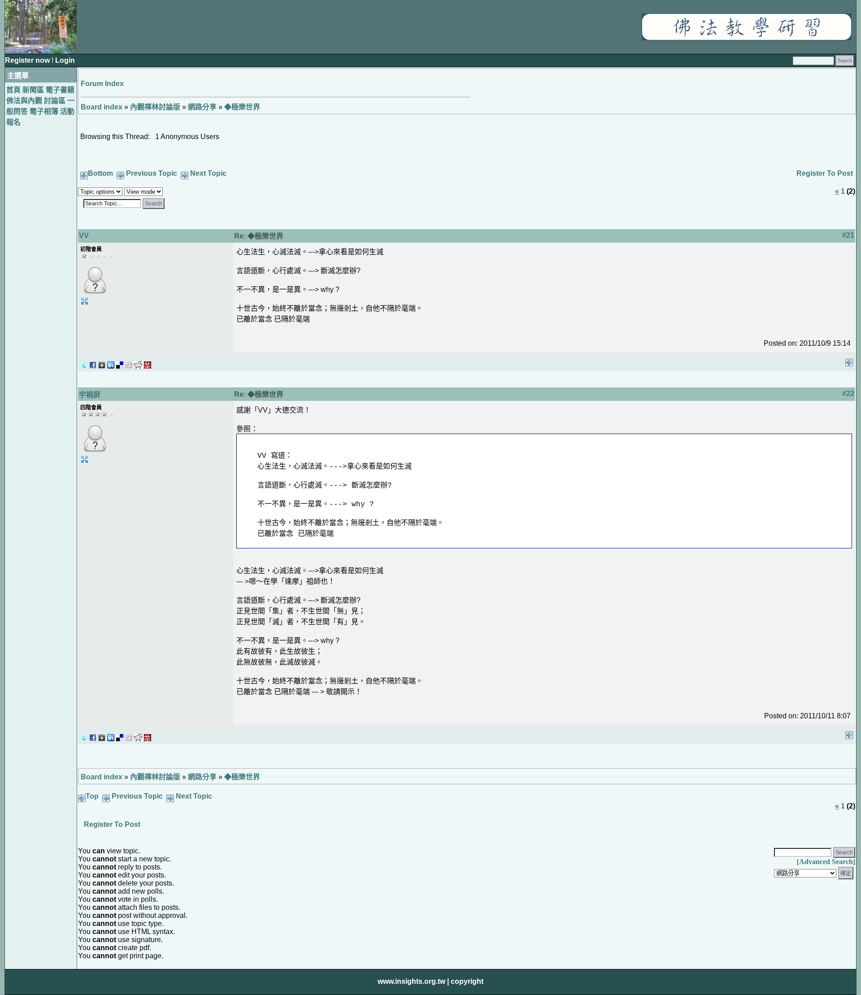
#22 (848, 393)
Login (65, 60)
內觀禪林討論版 (155, 107)
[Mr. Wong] (147, 362)
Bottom (100, 173)
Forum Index (102, 83)
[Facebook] (92, 362)
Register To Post (824, 173)
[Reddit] (138, 362)
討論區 (54, 100)
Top (92, 796)
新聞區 (33, 90)
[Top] (849, 360)
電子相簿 (44, 111)
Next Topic (208, 173)
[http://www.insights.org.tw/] (747, 38)
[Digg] (128, 362)
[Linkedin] (110, 362)
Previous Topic (151, 173)
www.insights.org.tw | (413, 981)
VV (84, 235)
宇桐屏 (89, 395)
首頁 (13, 90)
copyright (467, 981)
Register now (28, 60)
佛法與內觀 (24, 100)
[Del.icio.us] (119, 362)
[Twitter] (83, 362)
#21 (848, 235)
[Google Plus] (101, 362)
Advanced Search (826, 861)
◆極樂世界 (242, 107)
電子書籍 (60, 90)
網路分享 (202, 107)
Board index (101, 107)
